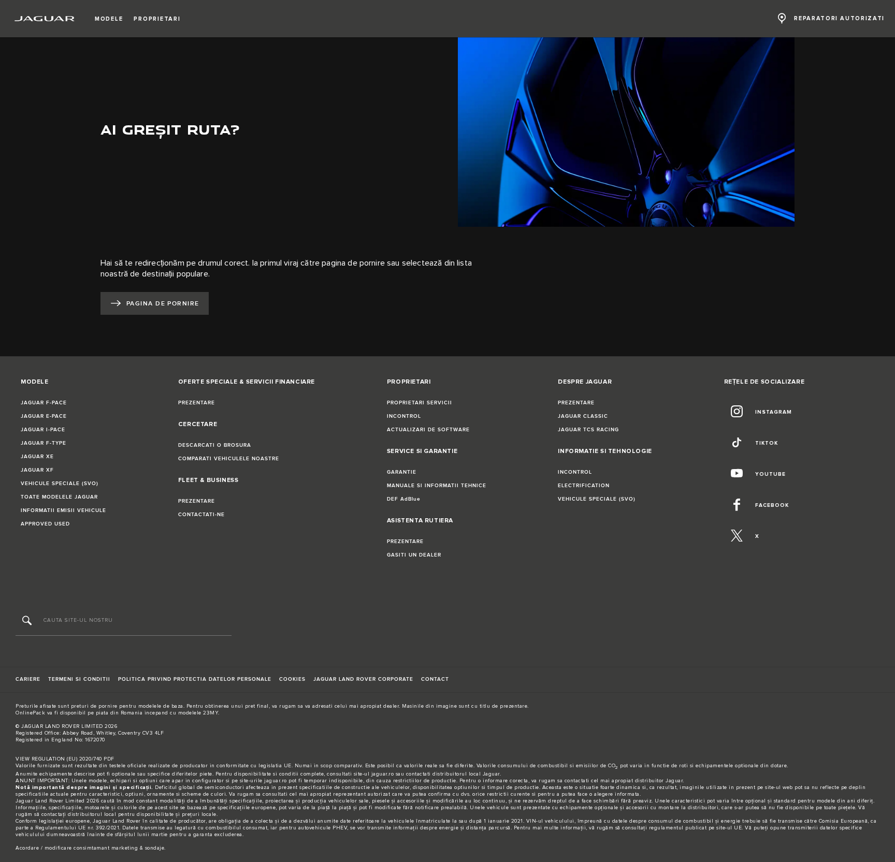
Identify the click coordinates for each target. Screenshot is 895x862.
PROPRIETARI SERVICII (419, 403)
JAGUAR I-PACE (43, 430)
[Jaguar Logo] (45, 18)
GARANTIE (401, 472)
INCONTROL (404, 416)
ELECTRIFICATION (584, 486)
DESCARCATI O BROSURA (214, 445)
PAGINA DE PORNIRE (162, 304)
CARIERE (28, 679)
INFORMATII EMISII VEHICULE (63, 510)
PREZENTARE (196, 403)
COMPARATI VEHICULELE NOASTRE (228, 459)
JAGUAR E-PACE (44, 416)
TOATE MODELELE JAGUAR (59, 497)
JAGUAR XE (37, 457)
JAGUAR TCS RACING (588, 430)
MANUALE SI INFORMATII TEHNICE (436, 486)
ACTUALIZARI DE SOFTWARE (428, 430)
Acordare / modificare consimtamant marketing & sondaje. (91, 848)
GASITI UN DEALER (414, 555)
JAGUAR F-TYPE (43, 443)
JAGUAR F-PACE (44, 403)
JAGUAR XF (37, 470)
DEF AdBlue (404, 499)
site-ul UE (729, 828)
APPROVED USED (45, 524)
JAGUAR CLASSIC (583, 416)
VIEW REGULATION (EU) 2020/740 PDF (65, 759)
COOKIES (292, 679)
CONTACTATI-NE (201, 515)
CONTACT (435, 679)
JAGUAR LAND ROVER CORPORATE (363, 679)
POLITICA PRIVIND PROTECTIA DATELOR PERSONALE (194, 679)
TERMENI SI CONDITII (79, 679)
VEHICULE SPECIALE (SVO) (59, 483)
